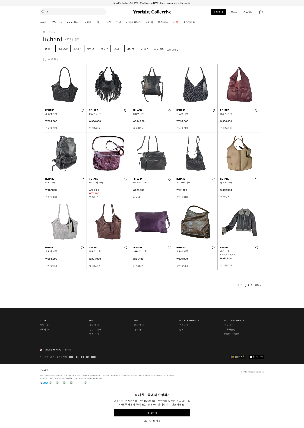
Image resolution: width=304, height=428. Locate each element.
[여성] (104, 22)
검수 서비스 (95, 329)
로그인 (234, 11)
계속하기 (152, 413)
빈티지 (149, 22)
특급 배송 (163, 22)
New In (43, 22)
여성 (99, 22)
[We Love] (64, 22)
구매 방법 (94, 325)
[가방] (123, 22)
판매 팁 (138, 329)
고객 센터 (184, 325)
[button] (261, 12)
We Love (57, 22)
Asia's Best (73, 22)
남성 (108, 22)
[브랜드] (94, 22)
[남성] (113, 22)
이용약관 (44, 357)
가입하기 (248, 11)
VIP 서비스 (45, 329)
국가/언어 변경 (152, 421)
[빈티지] (155, 22)
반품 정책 (94, 333)
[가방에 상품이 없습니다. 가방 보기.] (261, 12)
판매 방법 (139, 325)
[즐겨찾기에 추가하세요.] (82, 110)
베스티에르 (189, 22)
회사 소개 (229, 325)
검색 (48, 11)
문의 (181, 329)
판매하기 (218, 11)
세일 (175, 22)
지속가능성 (229, 329)
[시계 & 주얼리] (143, 22)
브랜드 (88, 22)
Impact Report (231, 333)
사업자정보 (105, 375)
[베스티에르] (197, 22)
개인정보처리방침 (58, 357)
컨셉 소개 (44, 325)
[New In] (50, 22)
